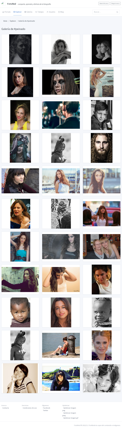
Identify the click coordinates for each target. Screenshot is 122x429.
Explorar (18, 12)
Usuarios (52, 12)
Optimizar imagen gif (70, 418)
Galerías (29, 12)
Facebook (46, 408)
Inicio (5, 21)
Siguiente (3, 397)
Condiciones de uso (30, 408)
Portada (7, 12)
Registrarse (115, 3)
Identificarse (103, 3)
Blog (62, 12)
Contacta (5, 408)
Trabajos (40, 12)
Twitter (45, 410)
